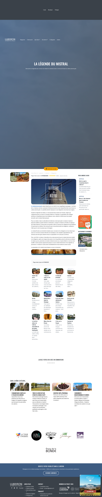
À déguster (52, 39)
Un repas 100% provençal (60, 393)
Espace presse (30, 488)
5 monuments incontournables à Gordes (81, 394)
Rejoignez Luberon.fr (51, 473)
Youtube (20, 488)
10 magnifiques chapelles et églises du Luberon (19, 394)
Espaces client (30, 486)
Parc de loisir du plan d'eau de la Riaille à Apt (39, 394)
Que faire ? (37, 39)
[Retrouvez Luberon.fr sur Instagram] (16, 488)
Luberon (41, 173)
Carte (44, 9)
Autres (58, 39)
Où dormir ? (45, 39)
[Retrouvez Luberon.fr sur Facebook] (11, 488)
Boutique (50, 9)
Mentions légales (30, 493)
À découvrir (30, 39)
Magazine (22, 39)
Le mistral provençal (36, 206)
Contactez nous (44, 486)
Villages (57, 9)
